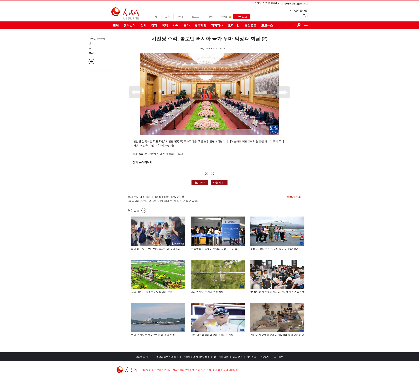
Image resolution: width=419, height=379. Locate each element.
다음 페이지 (219, 182)
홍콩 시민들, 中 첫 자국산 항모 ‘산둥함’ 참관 (274, 248)
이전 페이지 (200, 182)
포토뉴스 (267, 25)
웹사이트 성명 (221, 356)
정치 (143, 25)
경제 (154, 25)
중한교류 (250, 25)
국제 (165, 25)
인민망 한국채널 (271, 3)
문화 (187, 25)
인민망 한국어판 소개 (167, 356)
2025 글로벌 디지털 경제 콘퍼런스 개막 (212, 335)
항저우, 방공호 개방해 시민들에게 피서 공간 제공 (277, 335)
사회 (176, 25)
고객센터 (278, 356)
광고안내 (237, 356)
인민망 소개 (142, 356)
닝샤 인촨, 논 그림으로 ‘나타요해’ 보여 (152, 292)
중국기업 (200, 25)
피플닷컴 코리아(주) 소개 (196, 356)
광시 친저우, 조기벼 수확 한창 (207, 292)
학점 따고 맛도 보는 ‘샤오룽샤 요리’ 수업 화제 (156, 248)
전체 (116, 25)
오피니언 (234, 25)
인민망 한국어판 (143, 196)
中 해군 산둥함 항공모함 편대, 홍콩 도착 (153, 335)
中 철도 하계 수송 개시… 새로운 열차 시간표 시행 (277, 292)
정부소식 (130, 25)
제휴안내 (265, 356)
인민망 (257, 3)
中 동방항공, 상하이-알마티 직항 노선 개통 (214, 248)
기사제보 (251, 356)
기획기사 (217, 25)
